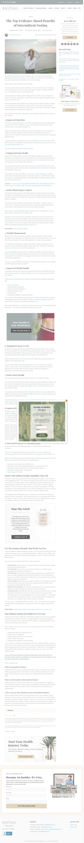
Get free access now (41, 435)
